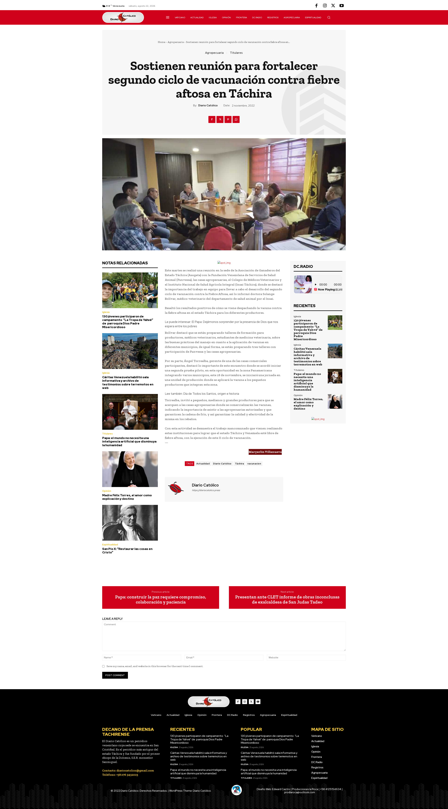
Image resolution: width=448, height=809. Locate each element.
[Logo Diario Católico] (130, 17)
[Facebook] (316, 6)
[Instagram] (325, 6)
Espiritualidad (110, 544)
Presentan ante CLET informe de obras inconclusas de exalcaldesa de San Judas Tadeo (287, 599)
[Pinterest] (228, 119)
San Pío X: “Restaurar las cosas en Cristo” (127, 550)
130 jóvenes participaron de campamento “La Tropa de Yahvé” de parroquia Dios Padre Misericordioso (127, 321)
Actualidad (203, 463)
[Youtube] (341, 6)
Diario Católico (208, 105)
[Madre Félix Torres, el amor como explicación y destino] (130, 469)
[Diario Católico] (177, 489)
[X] (333, 6)
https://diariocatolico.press (206, 490)
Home (161, 42)
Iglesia (106, 312)
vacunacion (254, 463)
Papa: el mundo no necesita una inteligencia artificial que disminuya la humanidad (129, 441)
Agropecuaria (175, 42)
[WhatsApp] (236, 119)
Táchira (239, 463)
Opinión (106, 491)
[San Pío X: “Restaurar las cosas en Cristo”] (130, 523)
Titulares (236, 53)
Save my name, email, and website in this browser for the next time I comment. (155, 666)
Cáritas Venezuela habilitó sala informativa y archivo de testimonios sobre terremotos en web (127, 382)
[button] (328, 17)
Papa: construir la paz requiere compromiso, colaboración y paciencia (160, 599)
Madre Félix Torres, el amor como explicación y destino (127, 497)
